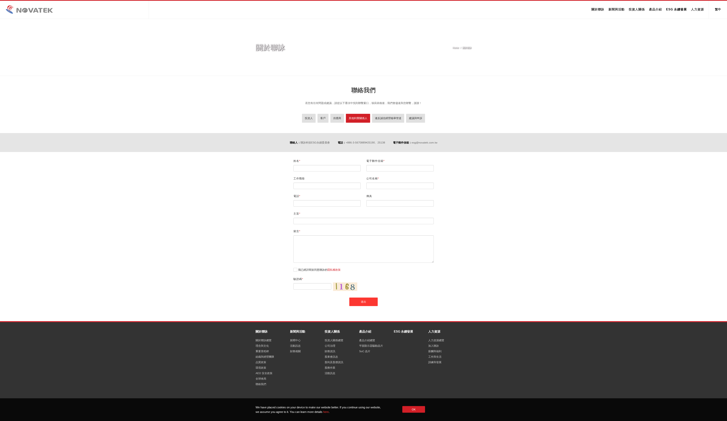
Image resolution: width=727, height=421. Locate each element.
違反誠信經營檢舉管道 (388, 118)
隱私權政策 (334, 269)
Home (455, 47)
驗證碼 (297, 279)
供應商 (337, 118)
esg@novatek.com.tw (424, 142)
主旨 (296, 213)
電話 (296, 196)
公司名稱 (372, 178)
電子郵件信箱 (374, 160)
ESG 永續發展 (676, 9)
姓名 (296, 160)
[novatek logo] (74, 9)
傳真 (369, 196)
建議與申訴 (415, 118)
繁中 (718, 9)
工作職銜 (299, 178)
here (326, 411)
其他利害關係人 (358, 118)
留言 (296, 231)
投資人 (309, 118)
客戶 (323, 118)
